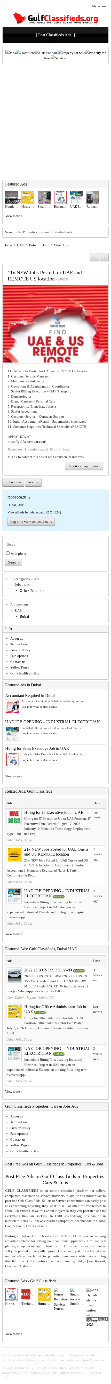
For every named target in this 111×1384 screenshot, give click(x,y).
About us (16, 638)
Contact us (17, 662)
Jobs (13, 53)
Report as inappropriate (84, 466)
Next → (33, 482)
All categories (20, 579)
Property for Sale (73, 53)
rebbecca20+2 (18, 497)
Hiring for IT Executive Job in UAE (53, 812)
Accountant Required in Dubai (30, 695)
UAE (20, 245)
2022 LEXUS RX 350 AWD (48, 970)
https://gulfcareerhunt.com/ (27, 442)
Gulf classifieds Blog (24, 673)
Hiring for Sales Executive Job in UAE (37, 748)
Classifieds (27, 53)
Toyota (31, 998)
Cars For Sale (48, 53)
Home (8, 245)
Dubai (33, 245)
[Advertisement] (55, 122)
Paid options (19, 656)
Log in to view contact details (31, 522)
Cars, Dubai (15, 998)
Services (61, 58)
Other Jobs (61, 245)
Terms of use (19, 644)
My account (100, 6)
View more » (13, 216)
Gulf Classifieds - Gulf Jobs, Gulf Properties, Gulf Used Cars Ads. (50, 1368)
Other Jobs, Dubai (19, 840)
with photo (18, 554)
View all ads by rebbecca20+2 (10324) (34, 512)
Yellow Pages (19, 667)
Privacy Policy (20, 650)
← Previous (13, 482)
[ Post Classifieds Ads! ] (55, 35)
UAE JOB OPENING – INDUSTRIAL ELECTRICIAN (52, 722)
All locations (19, 605)
